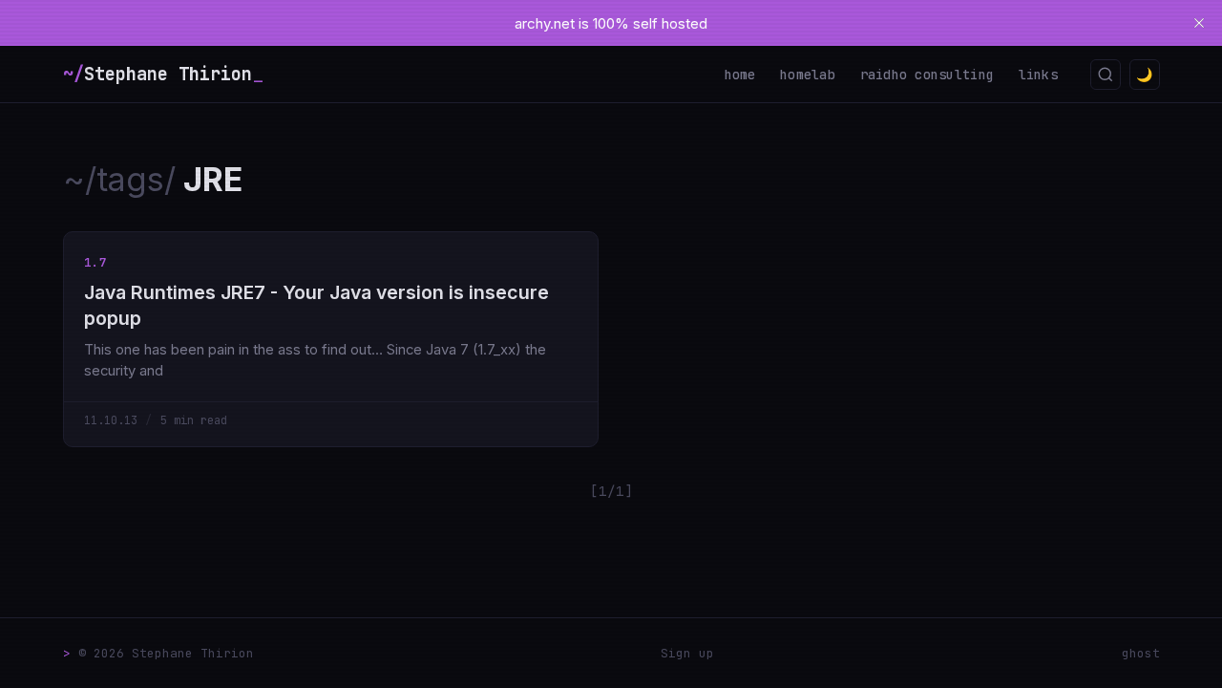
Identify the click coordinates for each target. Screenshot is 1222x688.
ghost (1141, 653)
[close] (1199, 23)
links (1038, 74)
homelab (807, 74)
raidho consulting (927, 74)
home (740, 74)
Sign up (687, 653)
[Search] (1105, 74)
